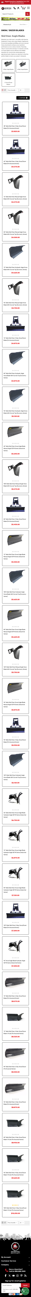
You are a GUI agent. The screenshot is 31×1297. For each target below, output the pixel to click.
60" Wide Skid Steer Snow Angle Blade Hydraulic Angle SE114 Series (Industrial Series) (15, 815)
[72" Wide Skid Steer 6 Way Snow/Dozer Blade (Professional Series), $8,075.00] (15, 981)
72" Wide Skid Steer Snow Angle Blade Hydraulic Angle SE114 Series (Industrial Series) (15, 852)
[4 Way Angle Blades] (8, 63)
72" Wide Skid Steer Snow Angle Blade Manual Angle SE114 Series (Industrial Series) (14, 557)
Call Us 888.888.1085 (17, 1271)
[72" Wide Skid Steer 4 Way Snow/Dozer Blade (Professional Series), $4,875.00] (15, 323)
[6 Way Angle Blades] (22, 63)
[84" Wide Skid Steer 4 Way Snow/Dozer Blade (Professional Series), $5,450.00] (15, 504)
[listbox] (12, 90)
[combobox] (15, 14)
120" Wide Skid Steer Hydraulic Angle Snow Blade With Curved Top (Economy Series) (15, 777)
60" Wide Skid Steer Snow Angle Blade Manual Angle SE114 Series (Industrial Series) (14, 448)
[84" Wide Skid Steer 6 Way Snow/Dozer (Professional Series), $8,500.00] (15, 1052)
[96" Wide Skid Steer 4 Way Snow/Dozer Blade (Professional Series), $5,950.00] (15, 725)
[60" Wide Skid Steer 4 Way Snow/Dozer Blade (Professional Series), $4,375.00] (15, 147)
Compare (23, 98)
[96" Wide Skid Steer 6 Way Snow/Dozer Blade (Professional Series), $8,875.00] (15, 1087)
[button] (15, 24)
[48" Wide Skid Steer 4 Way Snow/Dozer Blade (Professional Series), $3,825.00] (15, 111)
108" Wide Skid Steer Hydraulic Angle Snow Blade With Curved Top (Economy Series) (15, 594)
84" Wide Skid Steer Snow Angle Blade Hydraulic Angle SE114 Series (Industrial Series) (15, 890)
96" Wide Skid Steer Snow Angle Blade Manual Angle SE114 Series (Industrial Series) (14, 705)
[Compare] (8, 128)
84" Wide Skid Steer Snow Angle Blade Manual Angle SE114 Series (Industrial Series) (14, 632)
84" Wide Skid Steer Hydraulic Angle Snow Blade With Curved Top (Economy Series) (15, 376)
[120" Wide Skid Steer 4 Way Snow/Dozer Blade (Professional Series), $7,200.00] (15, 911)
